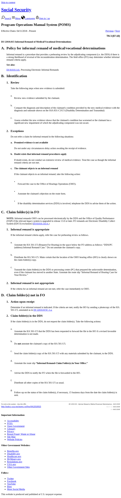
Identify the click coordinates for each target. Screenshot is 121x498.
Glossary (11, 429)
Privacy (10, 431)
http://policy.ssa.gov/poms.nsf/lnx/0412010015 (21, 406)
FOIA (10, 423)
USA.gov (11, 464)
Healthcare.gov (14, 456)
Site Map (11, 436)
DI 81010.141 (13, 70)
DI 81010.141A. (41, 223)
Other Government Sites (18, 467)
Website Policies (14, 439)
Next (117, 31)
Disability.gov (13, 453)
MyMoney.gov (14, 459)
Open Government (15, 426)
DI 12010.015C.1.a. (42, 310)
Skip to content (8, 2)
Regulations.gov (14, 461)
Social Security (16, 9)
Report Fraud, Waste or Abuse (21, 434)
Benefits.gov (13, 451)
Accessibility (13, 421)
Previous (110, 31)
